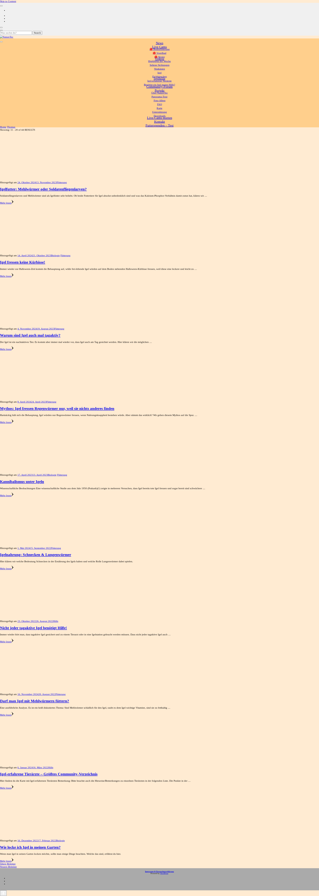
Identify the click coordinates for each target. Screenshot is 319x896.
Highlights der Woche (159, 61)
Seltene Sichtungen (159, 65)
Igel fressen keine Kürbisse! (22, 262)
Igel (159, 72)
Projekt (159, 90)
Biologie (55, 255)
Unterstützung (159, 112)
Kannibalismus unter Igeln (22, 482)
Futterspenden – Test (160, 125)
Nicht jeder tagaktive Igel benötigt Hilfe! (33, 628)
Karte (159, 108)
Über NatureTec (159, 93)
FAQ (159, 104)
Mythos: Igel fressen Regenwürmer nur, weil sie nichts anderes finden (57, 408)
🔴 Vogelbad (159, 53)
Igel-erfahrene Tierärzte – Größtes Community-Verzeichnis (49, 774)
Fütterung (62, 182)
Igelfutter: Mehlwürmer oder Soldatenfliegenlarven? (43, 189)
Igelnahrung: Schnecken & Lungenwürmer (35, 555)
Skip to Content (8, 1)
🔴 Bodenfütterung (160, 49)
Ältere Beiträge (8, 864)
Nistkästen (159, 69)
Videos (159, 59)
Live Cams (159, 47)
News (159, 43)
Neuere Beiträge (8, 866)
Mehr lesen (5, 203)
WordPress (164, 873)
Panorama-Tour (159, 96)
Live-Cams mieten (159, 118)
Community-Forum (159, 86)
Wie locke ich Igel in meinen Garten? (30, 847)
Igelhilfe (159, 78)
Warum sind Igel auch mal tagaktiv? (30, 335)
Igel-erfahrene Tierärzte (159, 81)
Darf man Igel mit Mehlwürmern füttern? (34, 701)
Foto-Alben (159, 100)
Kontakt (159, 121)
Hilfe (55, 621)
